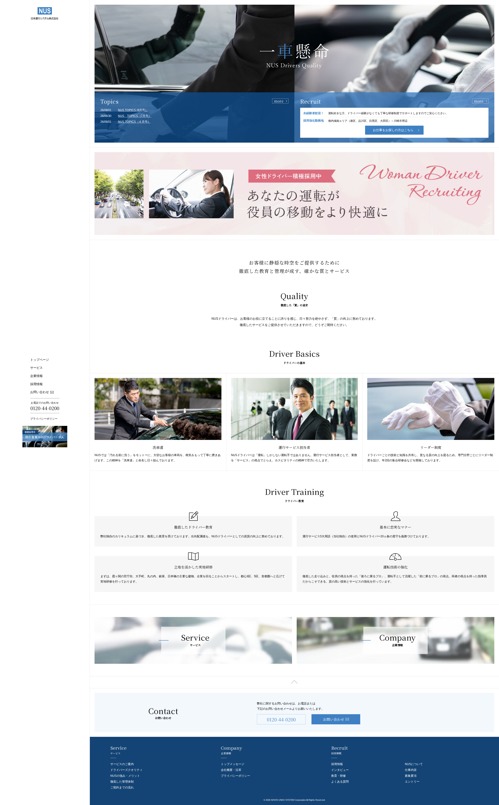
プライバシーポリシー (44, 418)
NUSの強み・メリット (125, 775)
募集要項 (411, 775)
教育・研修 (338, 775)
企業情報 (36, 376)
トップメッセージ (232, 764)
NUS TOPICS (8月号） (133, 110)
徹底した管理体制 (122, 781)
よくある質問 (340, 781)
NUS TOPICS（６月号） (134, 121)
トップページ (39, 359)
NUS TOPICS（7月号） (134, 115)
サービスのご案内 (122, 764)
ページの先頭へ (294, 682)
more (278, 101)
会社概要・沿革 (231, 769)
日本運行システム (45, 13)
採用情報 (36, 384)
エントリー (412, 781)
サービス (36, 367)
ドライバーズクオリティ (126, 769)
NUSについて (414, 764)
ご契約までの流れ (122, 787)
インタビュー (340, 769)
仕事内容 (411, 769)
